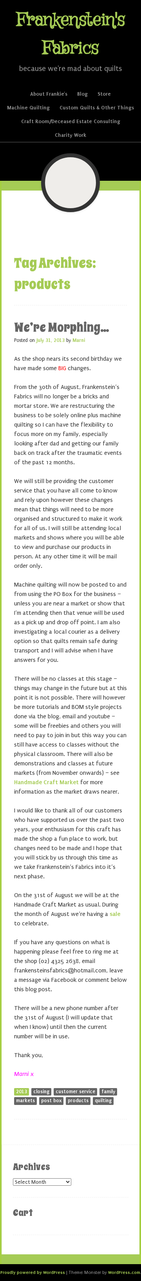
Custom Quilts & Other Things (97, 108)
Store (104, 94)
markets (25, 1100)
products (78, 1100)
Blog (82, 94)
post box (51, 1100)
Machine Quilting (28, 108)
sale (115, 914)
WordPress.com (124, 1272)
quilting (103, 1100)
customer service (75, 1091)
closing (41, 1091)
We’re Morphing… (61, 327)
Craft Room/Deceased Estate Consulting (70, 121)
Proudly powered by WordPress (32, 1272)
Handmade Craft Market (46, 782)
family (108, 1091)
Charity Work (70, 135)
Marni (78, 340)
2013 (21, 1091)
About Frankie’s (48, 94)
